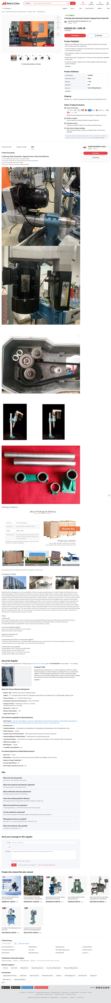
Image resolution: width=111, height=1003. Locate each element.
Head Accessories (34, 975)
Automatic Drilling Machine (20, 721)
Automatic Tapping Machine (35, 721)
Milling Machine (24, 968)
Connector (85, 953)
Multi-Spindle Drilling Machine (52, 721)
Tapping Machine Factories (9, 975)
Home (3, 11)
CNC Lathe (6, 723)
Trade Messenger (27, 987)
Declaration (72, 997)
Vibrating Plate (5, 953)
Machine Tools (31, 11)
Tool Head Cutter (82, 975)
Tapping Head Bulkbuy (19, 979)
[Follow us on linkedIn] (108, 987)
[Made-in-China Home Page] (10, 3)
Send (14, 865)
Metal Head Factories (47, 975)
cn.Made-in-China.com (71, 994)
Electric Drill (14, 968)
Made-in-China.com (48, 994)
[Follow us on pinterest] (106, 987)
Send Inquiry (75, 35)
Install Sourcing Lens (42, 987)
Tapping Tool (93, 975)
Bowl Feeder (39, 723)
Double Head (23, 975)
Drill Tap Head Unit (87, 950)
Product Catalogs (24, 943)
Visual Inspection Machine (8, 950)
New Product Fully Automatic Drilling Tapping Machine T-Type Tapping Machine (99, 898)
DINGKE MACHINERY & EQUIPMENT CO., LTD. (79, 21)
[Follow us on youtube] (104, 987)
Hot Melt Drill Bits (60, 953)
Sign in (107, 4)
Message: (8, 851)
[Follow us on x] (99, 987)
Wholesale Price (65, 992)
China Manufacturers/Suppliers (42, 992)
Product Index (83, 992)
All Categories (7, 8)
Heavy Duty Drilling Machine (54, 968)
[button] (68, 3)
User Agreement (64, 997)
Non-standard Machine (7, 947)
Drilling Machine (41, 11)
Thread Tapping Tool (70, 975)
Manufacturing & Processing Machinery (16, 11)
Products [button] (27, 3)
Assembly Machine (87, 947)
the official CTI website (39, 663)
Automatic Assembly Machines (51, 723)
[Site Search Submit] (73, 3)
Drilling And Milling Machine (71, 968)
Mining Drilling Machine (37, 968)
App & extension (89, 8)
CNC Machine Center (15, 723)
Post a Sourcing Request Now (46, 865)
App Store (5, 987)
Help (80, 8)
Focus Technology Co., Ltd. (44, 997)
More (3, 982)
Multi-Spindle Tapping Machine (68, 721)
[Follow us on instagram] (101, 987)
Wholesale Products (55, 992)
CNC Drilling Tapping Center (62, 950)
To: (10, 847)
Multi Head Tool (7, 979)
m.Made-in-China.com (59, 994)
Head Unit (58, 975)
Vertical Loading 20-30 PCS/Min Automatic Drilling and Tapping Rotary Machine (33, 898)
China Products (30, 992)
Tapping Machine (60, 947)
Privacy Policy (80, 997)
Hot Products (22, 992)
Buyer (72, 8)
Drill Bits (24, 723)
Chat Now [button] (99, 35)
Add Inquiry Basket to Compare (32, 64)
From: (9, 842)
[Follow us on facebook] (97, 987)
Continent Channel (74, 992)
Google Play (16, 987)
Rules (108, 8)
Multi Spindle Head (33, 953)
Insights (89, 992)
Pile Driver (5, 968)
